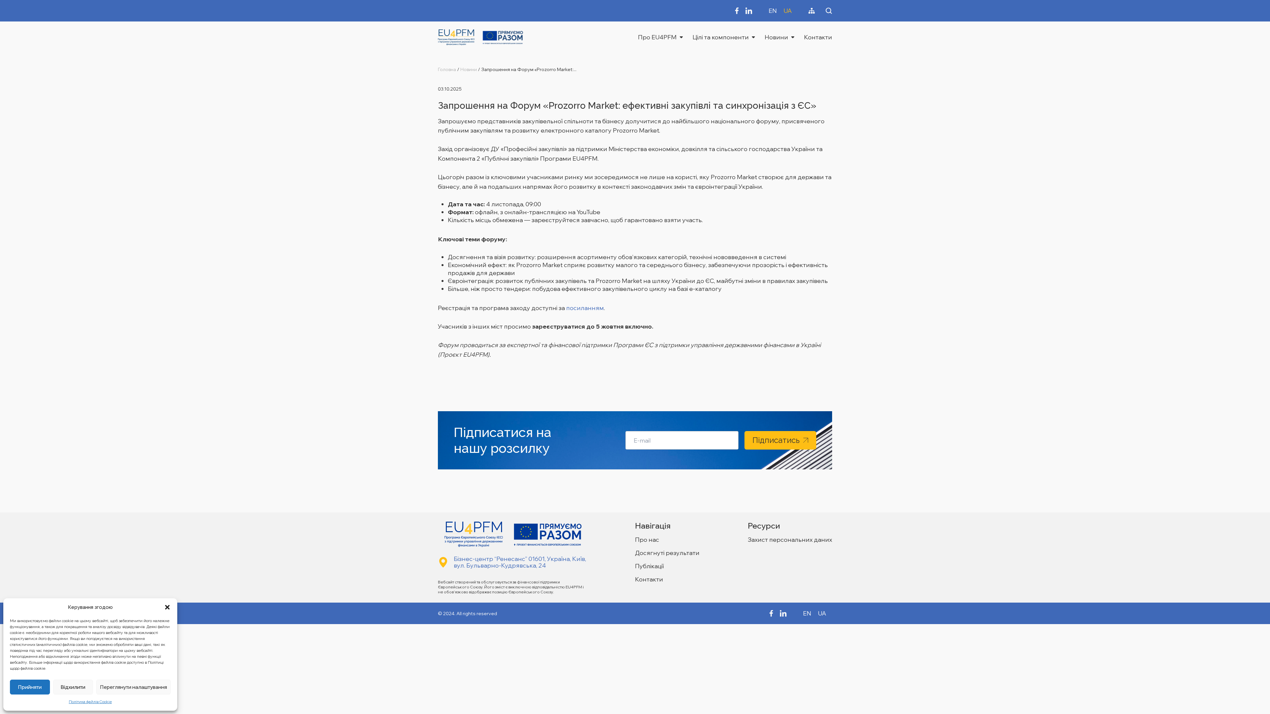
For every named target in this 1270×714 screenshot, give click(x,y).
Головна (447, 69)
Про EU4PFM (657, 37)
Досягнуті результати (667, 553)
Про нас (647, 539)
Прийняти (30, 687)
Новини (776, 37)
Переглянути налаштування (133, 687)
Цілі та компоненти (721, 37)
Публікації (649, 566)
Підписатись (776, 440)
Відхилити (73, 687)
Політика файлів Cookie (90, 701)
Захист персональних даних (790, 539)
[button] (167, 607)
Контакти (818, 37)
